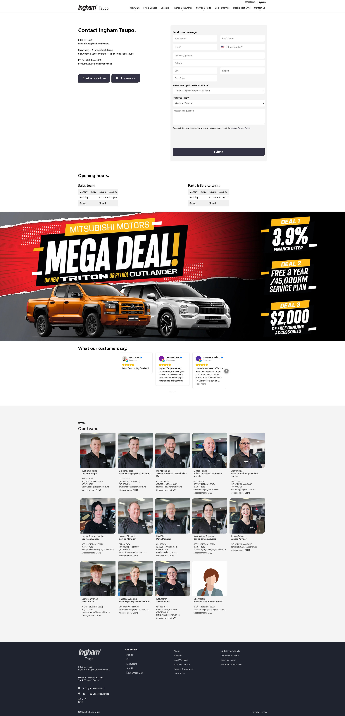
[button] (118, 371)
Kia (128, 659)
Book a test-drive (94, 78)
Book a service (125, 78)
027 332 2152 (87, 479)
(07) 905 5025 (87, 481)
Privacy (255, 712)
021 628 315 (199, 481)
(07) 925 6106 (87, 607)
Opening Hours (228, 660)
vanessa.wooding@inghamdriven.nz (134, 609)
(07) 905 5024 (125, 547)
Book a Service (222, 7)
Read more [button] (201, 384)
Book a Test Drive (242, 7)
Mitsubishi (131, 663)
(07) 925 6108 (236, 484)
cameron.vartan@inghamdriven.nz (96, 612)
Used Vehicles (181, 660)
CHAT (98, 490)
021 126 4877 (162, 607)
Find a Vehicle (150, 7)
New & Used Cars (135, 672)
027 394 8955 (236, 481)
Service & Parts (203, 7)
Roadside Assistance (231, 664)
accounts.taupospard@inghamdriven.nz (210, 609)
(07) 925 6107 (162, 547)
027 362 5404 (124, 544)
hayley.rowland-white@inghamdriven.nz (98, 549)
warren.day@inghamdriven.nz (243, 489)
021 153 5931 (162, 544)
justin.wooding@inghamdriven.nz (95, 487)
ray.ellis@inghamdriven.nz (166, 552)
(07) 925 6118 (236, 544)
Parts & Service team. (204, 185)
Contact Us (259, 7)
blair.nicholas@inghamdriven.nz (169, 487)
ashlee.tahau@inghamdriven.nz (244, 547)
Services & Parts (182, 664)
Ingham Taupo (93, 712)
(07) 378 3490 (236, 487)
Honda (129, 654)
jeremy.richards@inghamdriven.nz (132, 552)
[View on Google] (124, 358)
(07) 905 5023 (162, 609)
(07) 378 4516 (87, 484)
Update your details (230, 651)
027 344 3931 (124, 479)
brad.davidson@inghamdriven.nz (132, 487)
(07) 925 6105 (162, 484)
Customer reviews (230, 655)
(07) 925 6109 (199, 544)
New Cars (135, 7)
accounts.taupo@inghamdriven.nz (95, 63)
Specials (165, 7)
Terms (264, 712)
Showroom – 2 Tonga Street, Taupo (95, 50)
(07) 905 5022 (124, 481)
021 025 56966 (162, 481)
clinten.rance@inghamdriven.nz (206, 489)
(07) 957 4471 (199, 484)
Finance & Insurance (182, 7)
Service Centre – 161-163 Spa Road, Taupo (113, 53)
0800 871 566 (250, 2)
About (177, 651)
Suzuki (129, 668)
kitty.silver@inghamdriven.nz (168, 615)
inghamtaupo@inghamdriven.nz (93, 43)
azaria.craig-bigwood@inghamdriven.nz (210, 549)
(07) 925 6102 (87, 544)
